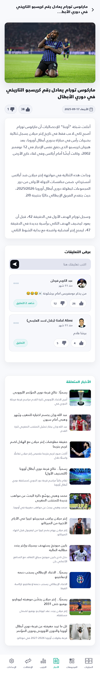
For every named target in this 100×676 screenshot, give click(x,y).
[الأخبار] (92, 9)
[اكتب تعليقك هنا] (14, 264)
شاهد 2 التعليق (25, 303)
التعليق (21, 343)
